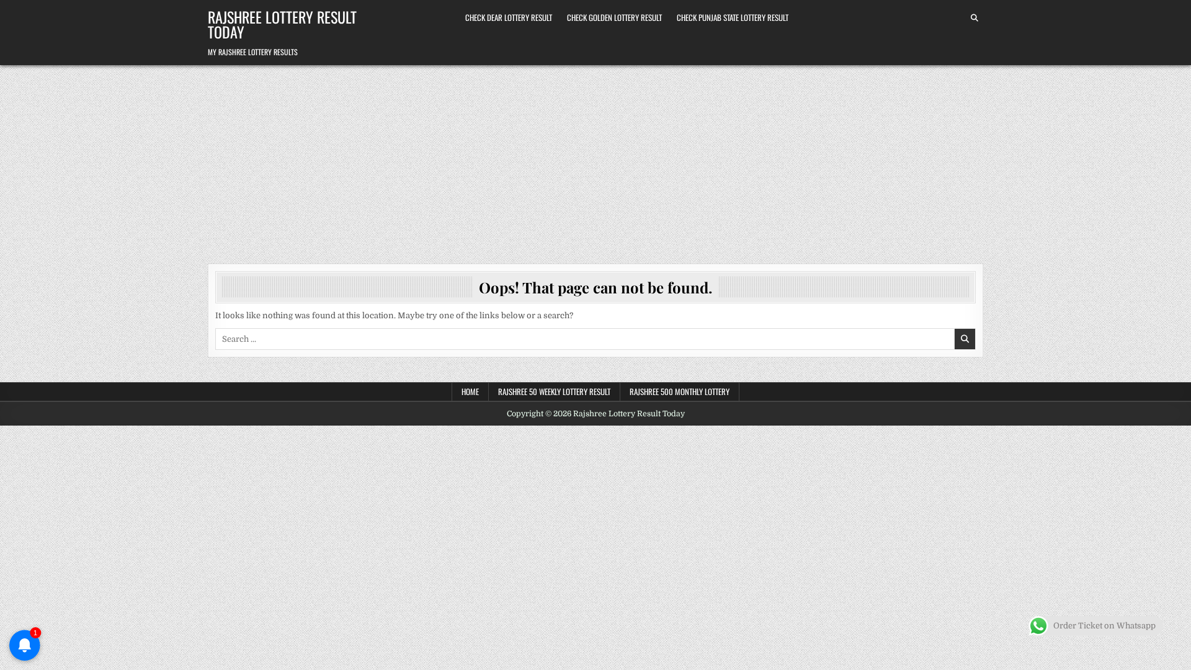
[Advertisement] (595, 158)
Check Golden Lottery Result (614, 17)
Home (470, 391)
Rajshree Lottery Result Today (282, 24)
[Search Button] (974, 18)
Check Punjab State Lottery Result (732, 17)
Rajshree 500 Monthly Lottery (679, 391)
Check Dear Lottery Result (508, 17)
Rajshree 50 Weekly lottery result (554, 391)
